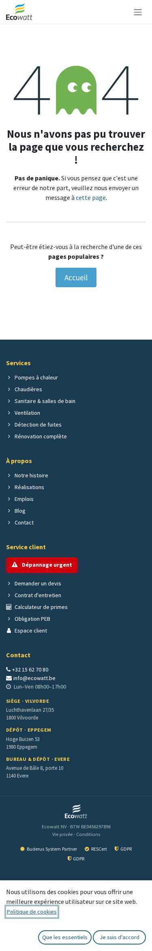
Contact (23, 522)
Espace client (30, 630)
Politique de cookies (32, 911)
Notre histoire (30, 475)
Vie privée (63, 834)
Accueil (76, 277)
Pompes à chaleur (35, 377)
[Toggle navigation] (138, 11)
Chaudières (27, 389)
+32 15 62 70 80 (30, 669)
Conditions (88, 834)
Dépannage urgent (46, 564)
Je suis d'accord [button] (119, 937)
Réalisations (28, 487)
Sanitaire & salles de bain (44, 401)
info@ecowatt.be (34, 678)
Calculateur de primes (40, 607)
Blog (19, 510)
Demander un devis (37, 583)
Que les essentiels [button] (65, 937)
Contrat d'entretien (37, 595)
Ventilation (26, 412)
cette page (91, 197)
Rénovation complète (40, 436)
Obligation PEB (31, 618)
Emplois (23, 499)
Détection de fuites (37, 424)
